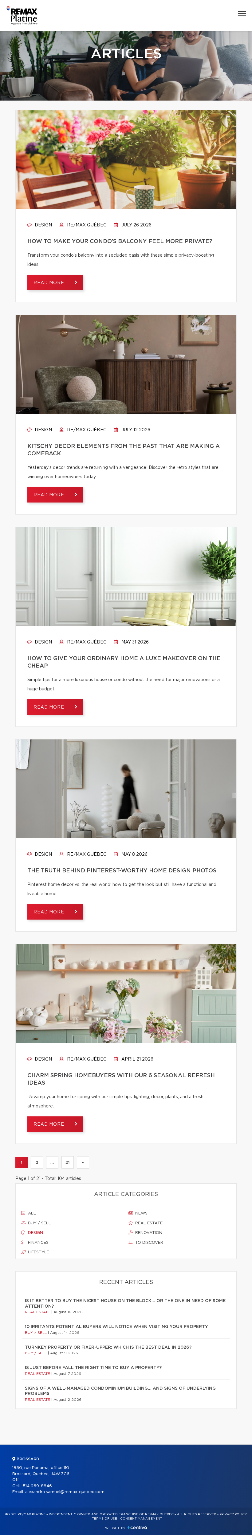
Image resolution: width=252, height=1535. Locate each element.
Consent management (141, 1518)
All (31, 1213)
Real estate (148, 1223)
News (141, 1213)
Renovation (148, 1233)
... (52, 1162)
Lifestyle (38, 1252)
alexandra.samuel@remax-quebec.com (64, 1492)
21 (67, 1162)
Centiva (137, 1527)
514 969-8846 (37, 1486)
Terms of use (104, 1518)
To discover (148, 1243)
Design (42, 225)
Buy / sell (39, 1223)
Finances (38, 1243)
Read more (49, 283)
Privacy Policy (233, 1514)
